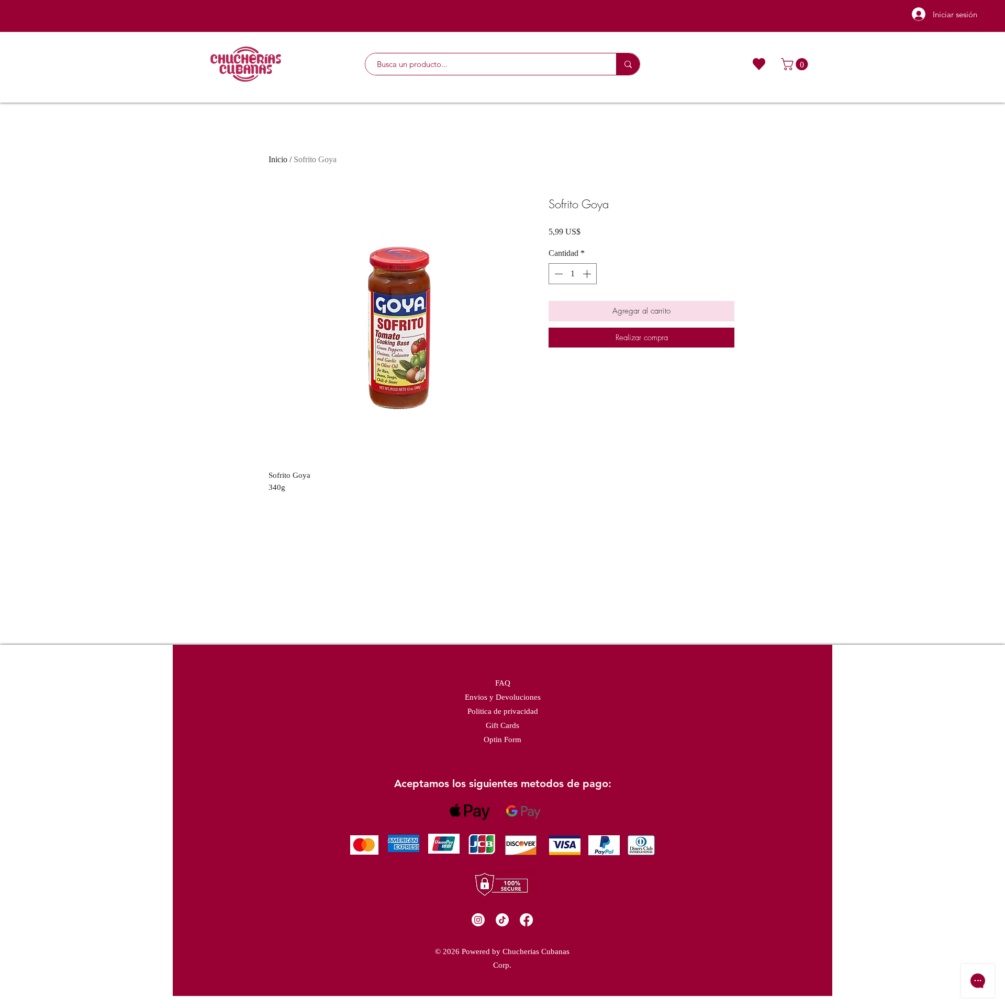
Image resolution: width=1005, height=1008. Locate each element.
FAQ (502, 683)
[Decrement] (557, 274)
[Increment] (587, 274)
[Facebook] (526, 919)
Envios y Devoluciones (503, 697)
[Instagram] (478, 919)
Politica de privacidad (502, 711)
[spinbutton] (572, 274)
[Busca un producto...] (628, 64)
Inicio (278, 159)
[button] (796, 64)
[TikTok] (502, 919)
